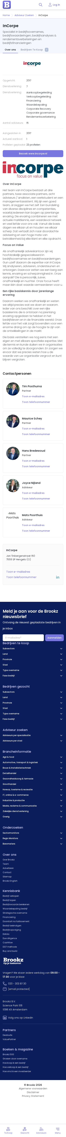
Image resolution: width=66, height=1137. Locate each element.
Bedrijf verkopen (11, 895)
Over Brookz (9, 859)
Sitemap (7, 876)
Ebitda (6, 934)
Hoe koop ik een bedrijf (14, 1062)
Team (6, 863)
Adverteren (8, 868)
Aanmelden (54, 637)
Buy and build (10, 951)
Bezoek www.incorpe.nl (33, 153)
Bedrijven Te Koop (34, 49)
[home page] (7, 5)
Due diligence (10, 938)
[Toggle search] (41, 5)
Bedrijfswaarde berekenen (16, 904)
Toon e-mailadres (33, 396)
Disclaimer (33, 1092)
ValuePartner (9, 1039)
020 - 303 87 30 (17, 983)
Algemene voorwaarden (33, 1088)
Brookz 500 (8, 1054)
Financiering (9, 917)
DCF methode (10, 946)
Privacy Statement (33, 1096)
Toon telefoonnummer (36, 402)
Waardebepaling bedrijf (15, 908)
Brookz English (10, 880)
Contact (7, 872)
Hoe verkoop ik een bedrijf (15, 1067)
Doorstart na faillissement (16, 921)
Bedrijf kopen (9, 900)
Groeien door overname (15, 1058)
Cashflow (8, 942)
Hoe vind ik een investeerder (17, 1071)
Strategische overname (15, 912)
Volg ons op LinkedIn (20, 1017)
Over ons (10, 49)
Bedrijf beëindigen (12, 925)
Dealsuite (7, 1035)
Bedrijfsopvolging (12, 929)
